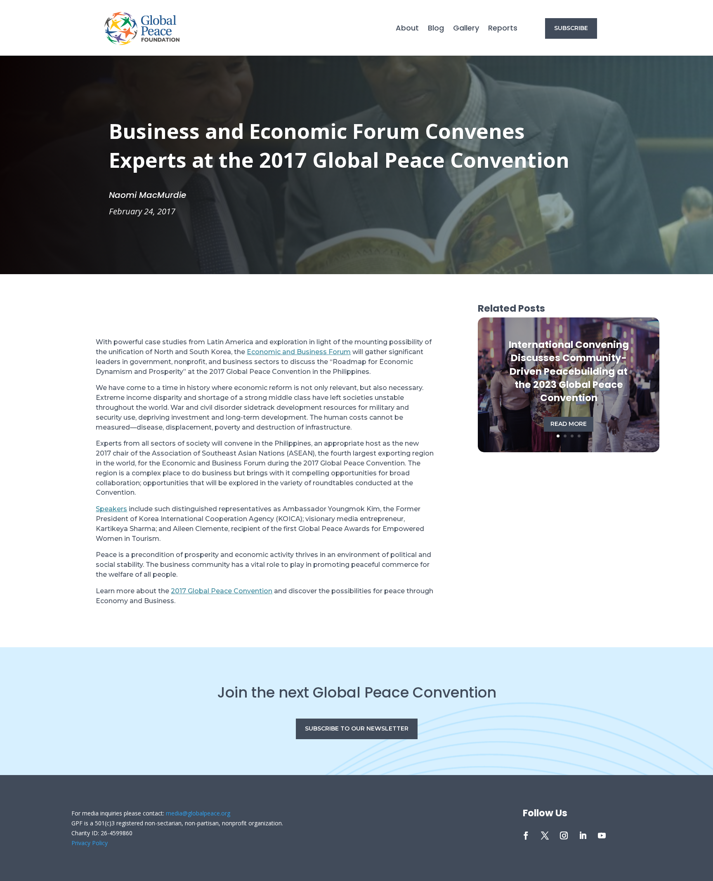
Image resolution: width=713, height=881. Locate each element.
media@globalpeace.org (198, 813)
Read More (568, 424)
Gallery (466, 29)
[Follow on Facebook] (526, 835)
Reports (502, 29)
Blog (436, 29)
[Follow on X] (545, 835)
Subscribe (571, 28)
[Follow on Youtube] (602, 835)
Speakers (111, 509)
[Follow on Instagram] (564, 835)
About (407, 29)
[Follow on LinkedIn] (583, 835)
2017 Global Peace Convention (221, 591)
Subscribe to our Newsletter (356, 728)
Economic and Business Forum (299, 352)
